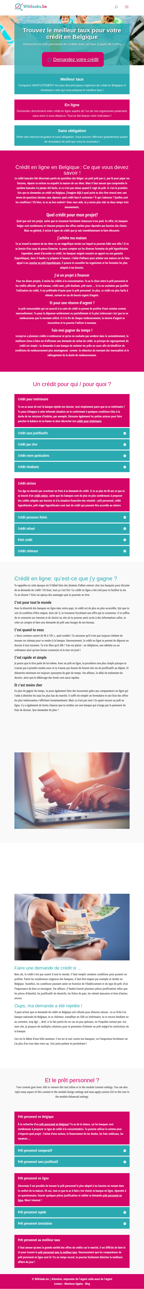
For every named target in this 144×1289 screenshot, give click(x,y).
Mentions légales (73, 1284)
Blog (87, 1284)
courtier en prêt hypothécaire (44, 263)
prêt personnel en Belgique (53, 1124)
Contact (58, 1284)
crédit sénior (41, 496)
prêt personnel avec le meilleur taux (57, 1252)
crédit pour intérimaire (89, 421)
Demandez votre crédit (76, 59)
